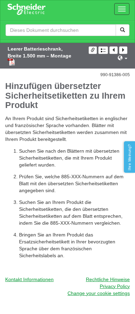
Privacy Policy (115, 286)
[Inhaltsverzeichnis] (103, 50)
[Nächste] (123, 50)
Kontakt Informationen (29, 279)
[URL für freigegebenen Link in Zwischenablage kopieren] (93, 50)
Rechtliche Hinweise (108, 279)
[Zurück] (113, 50)
